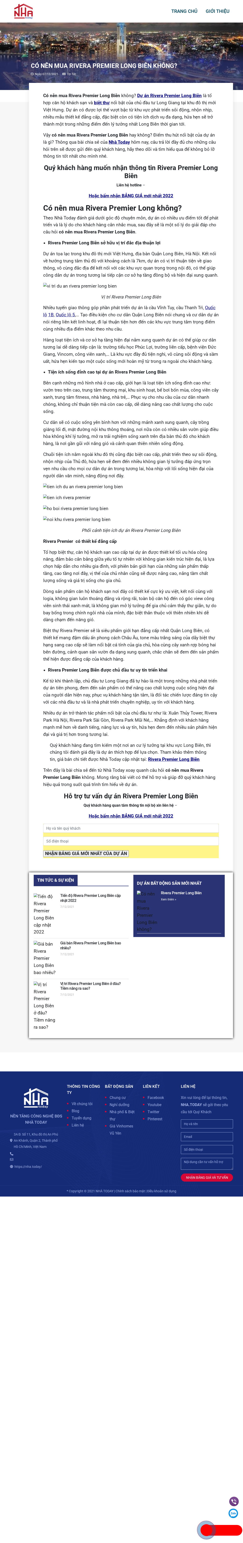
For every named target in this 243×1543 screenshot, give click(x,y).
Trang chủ (184, 11)
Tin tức (71, 74)
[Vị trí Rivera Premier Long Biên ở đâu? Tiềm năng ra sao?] (45, 1006)
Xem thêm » (168, 899)
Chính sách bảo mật (130, 1191)
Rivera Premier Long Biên (181, 893)
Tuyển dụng (81, 1118)
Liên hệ (78, 1125)
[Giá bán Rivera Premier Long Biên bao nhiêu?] (45, 958)
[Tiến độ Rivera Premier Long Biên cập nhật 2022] (45, 914)
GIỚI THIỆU (217, 11)
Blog (75, 1111)
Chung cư (118, 1097)
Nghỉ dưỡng (119, 1105)
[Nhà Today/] (23, 11)
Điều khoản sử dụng (161, 1191)
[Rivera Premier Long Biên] (147, 912)
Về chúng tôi (82, 1104)
